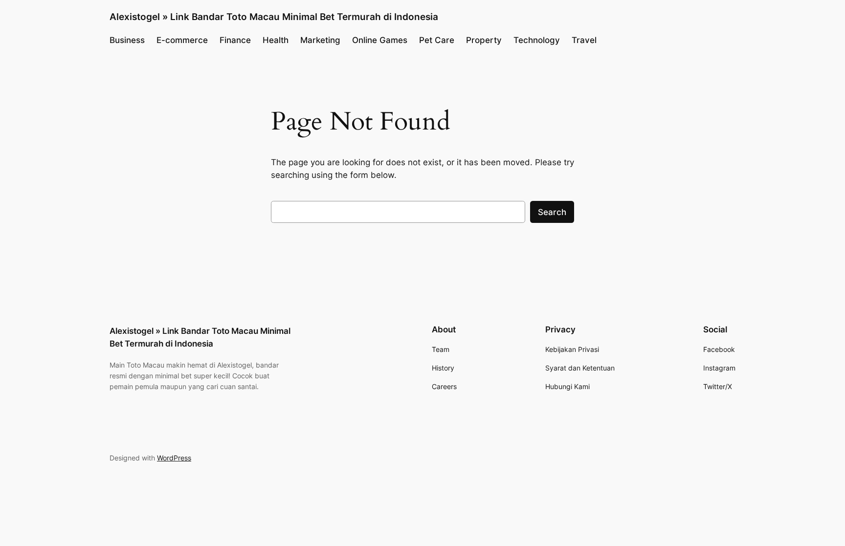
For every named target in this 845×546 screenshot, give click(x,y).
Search (552, 212)
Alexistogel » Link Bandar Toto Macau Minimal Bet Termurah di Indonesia (274, 16)
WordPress (174, 458)
